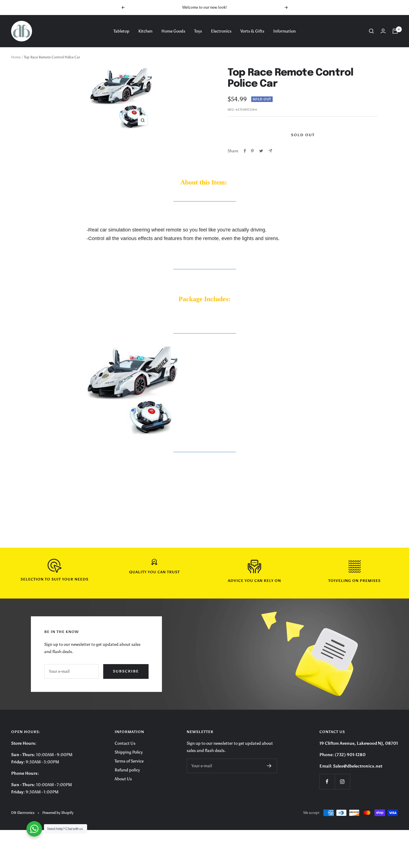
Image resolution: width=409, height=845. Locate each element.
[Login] (383, 31)
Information (284, 31)
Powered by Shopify (57, 813)
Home (16, 57)
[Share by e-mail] (270, 151)
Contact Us (125, 743)
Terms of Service (129, 761)
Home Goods (173, 31)
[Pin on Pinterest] (252, 151)
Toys (198, 31)
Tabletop (121, 31)
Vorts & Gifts (252, 31)
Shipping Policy (129, 752)
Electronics (221, 31)
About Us (123, 778)
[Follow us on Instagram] (342, 781)
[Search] (371, 31)
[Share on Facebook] (245, 151)
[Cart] (395, 31)
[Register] (269, 766)
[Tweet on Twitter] (261, 151)
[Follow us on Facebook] (327, 781)
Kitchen (145, 31)
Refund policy (127, 769)
